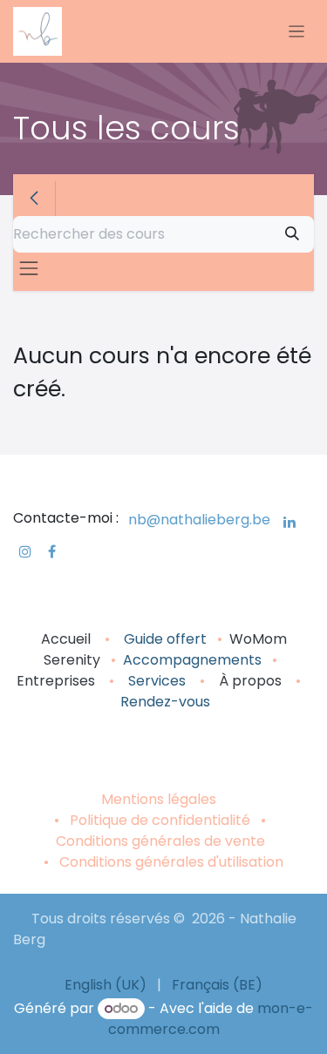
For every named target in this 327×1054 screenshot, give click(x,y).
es (178, 681)
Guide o (149, 639)
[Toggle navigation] (297, 32)
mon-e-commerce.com (211, 1018)
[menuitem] (105, 985)
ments (239, 660)
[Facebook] (51, 551)
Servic (149, 681)
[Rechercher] (292, 234)
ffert (191, 639)
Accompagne (170, 660)
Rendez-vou (161, 702)
